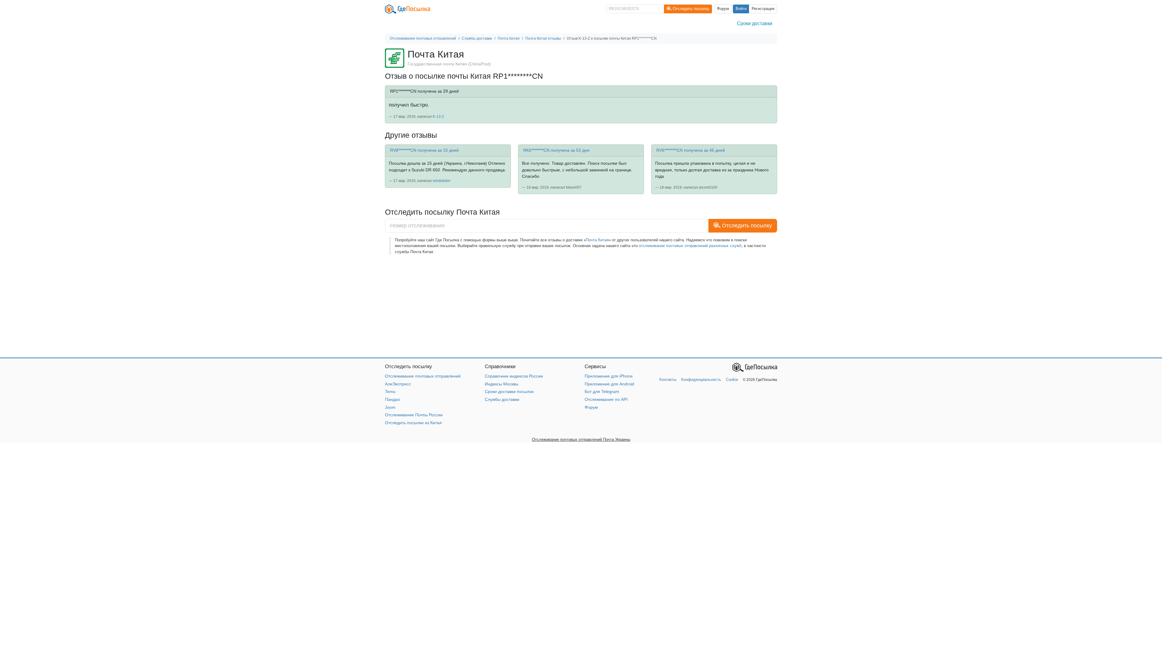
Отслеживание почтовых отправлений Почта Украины (581, 439)
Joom (390, 407)
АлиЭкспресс (398, 384)
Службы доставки (502, 399)
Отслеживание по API (606, 399)
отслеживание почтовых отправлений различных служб (690, 245)
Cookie (732, 379)
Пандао (392, 399)
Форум (723, 9)
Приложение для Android (609, 384)
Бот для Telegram (602, 391)
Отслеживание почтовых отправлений (423, 376)
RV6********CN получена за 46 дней (690, 150)
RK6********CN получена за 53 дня (556, 150)
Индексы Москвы (501, 384)
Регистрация (763, 9)
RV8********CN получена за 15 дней (424, 150)
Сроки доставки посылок (509, 391)
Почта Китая (597, 240)
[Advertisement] (566, 306)
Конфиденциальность (701, 379)
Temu (390, 391)
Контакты (667, 379)
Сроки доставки (754, 23)
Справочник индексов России (514, 376)
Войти (741, 9)
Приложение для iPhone (609, 376)
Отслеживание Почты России (414, 414)
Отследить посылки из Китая (413, 422)
